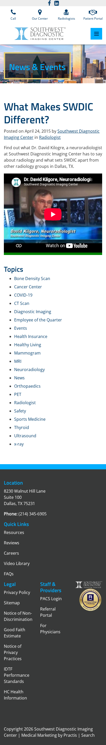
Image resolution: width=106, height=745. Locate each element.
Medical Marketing (39, 735)
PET (17, 394)
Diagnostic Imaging (32, 311)
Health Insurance (30, 336)
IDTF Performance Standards (16, 675)
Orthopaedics (27, 386)
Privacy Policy (17, 592)
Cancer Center (28, 287)
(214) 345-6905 (33, 514)
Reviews (11, 543)
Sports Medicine (30, 419)
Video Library (17, 563)
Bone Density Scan (32, 278)
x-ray (19, 444)
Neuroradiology (29, 369)
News (19, 378)
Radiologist (50, 137)
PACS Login (51, 598)
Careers (11, 553)
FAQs (9, 574)
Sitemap (12, 603)
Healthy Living (27, 345)
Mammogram (27, 353)
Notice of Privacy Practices (13, 652)
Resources (14, 532)
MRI (17, 361)
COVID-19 (23, 295)
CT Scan (21, 303)
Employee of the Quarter (38, 320)
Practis (70, 735)
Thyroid (21, 427)
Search (88, 735)
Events (20, 328)
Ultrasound (25, 436)
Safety (20, 411)
